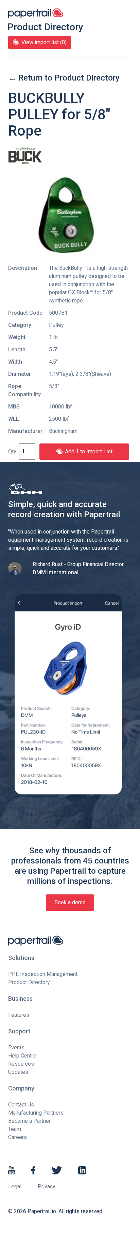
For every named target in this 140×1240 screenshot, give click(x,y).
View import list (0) (44, 42)
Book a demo (70, 902)
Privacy (46, 1186)
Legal (14, 1186)
